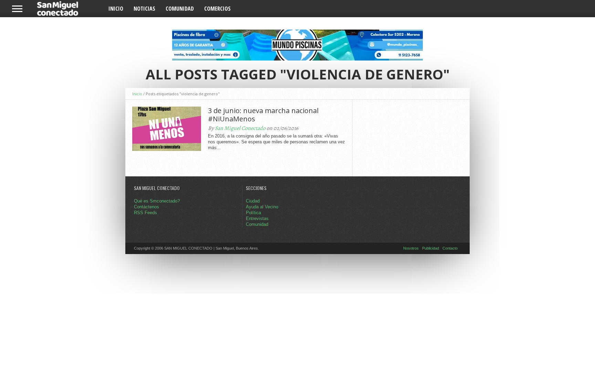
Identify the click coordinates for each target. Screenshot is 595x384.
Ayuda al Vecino (262, 206)
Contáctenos (146, 206)
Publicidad (430, 248)
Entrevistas (257, 218)
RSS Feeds (145, 212)
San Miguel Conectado (240, 128)
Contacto (450, 248)
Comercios (217, 8)
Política (253, 212)
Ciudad (253, 201)
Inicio (115, 8)
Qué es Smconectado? (157, 201)
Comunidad (180, 8)
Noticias (144, 8)
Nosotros (411, 248)
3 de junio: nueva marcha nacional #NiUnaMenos (263, 115)
